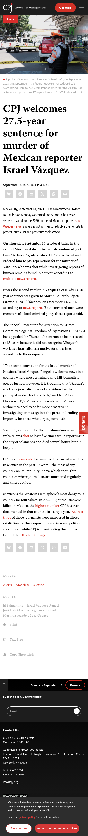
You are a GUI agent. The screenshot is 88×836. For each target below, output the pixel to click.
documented (25, 459)
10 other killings (32, 535)
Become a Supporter (44, 685)
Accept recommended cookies (57, 828)
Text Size (16, 640)
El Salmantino (13, 606)
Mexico (38, 585)
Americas (23, 585)
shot (26, 436)
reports (31, 279)
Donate (75, 685)
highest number (47, 506)
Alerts (10, 19)
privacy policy (27, 817)
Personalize (19, 828)
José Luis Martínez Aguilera (23, 610)
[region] (44, 816)
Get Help (65, 8)
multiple (9, 279)
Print (13, 625)
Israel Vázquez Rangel (43, 606)
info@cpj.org (10, 782)
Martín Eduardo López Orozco (26, 616)
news (21, 279)
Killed (51, 610)
